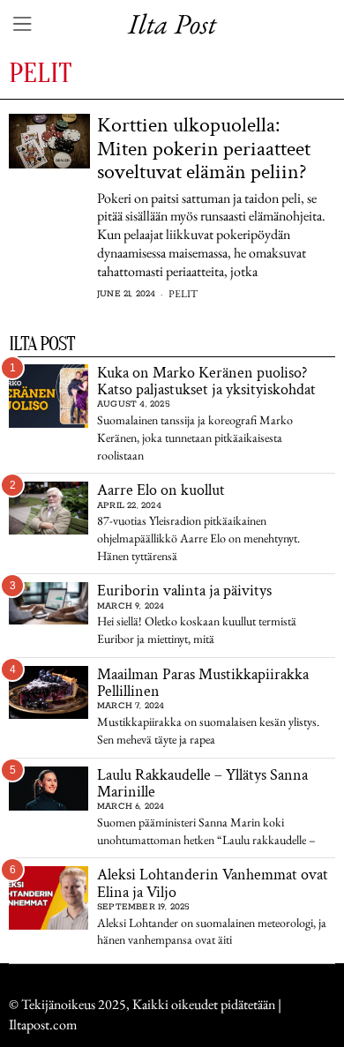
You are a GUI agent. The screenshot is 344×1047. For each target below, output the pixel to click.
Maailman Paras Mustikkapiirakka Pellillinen (203, 683)
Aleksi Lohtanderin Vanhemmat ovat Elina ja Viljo (212, 883)
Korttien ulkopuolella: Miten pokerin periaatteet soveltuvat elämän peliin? (203, 148)
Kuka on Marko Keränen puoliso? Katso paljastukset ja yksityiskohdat (206, 381)
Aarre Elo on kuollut (161, 490)
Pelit (183, 294)
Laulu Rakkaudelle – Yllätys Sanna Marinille (202, 784)
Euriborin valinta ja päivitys (184, 590)
